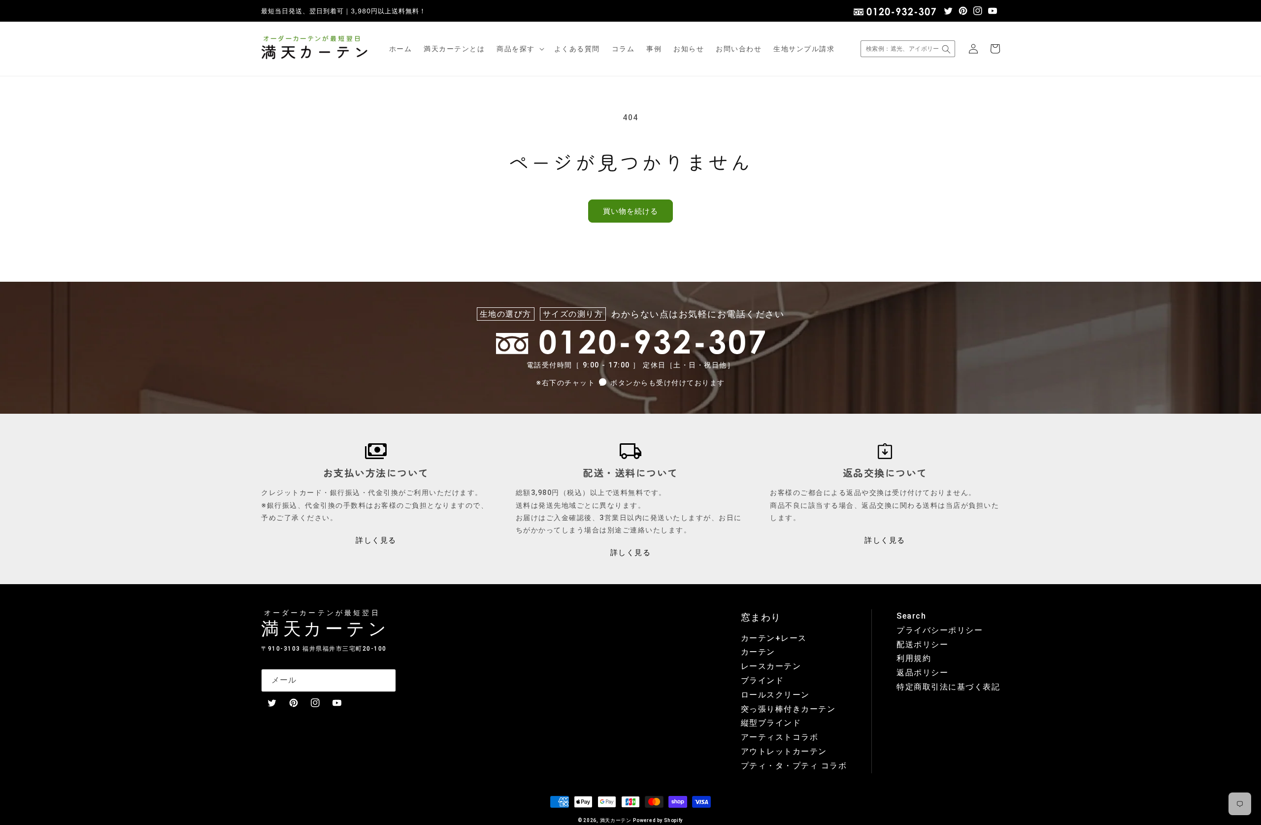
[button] (519, 49)
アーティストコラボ (780, 737)
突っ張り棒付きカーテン (788, 709)
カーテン (758, 652)
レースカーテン (771, 666)
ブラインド (762, 680)
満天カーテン (615, 820)
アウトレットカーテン (784, 751)
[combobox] (908, 49)
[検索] (946, 49)
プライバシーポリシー (939, 630)
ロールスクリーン (775, 694)
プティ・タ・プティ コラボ (794, 765)
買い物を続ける (630, 211)
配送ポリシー (922, 644)
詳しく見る (376, 540)
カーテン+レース (774, 638)
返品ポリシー (922, 672)
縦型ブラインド (771, 722)
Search (911, 616)
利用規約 (913, 658)
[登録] (385, 680)
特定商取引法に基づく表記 (948, 687)
